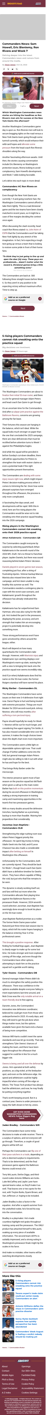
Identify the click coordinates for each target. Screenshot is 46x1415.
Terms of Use (8, 1384)
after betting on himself (20, 851)
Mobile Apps (8, 1375)
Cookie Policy (28, 1384)
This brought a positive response (17, 942)
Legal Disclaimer (9, 1388)
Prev (9, 106)
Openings (26, 1366)
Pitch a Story (8, 1379)
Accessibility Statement (33, 1388)
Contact (5, 1371)
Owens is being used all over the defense (21, 1063)
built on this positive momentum (28, 788)
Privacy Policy (28, 1379)
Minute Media (14, 1399)
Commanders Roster (17, 1347)
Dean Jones (10, 65)
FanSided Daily (29, 1375)
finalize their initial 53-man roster (17, 395)
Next (36, 106)
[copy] (16, 69)
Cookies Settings (29, 1392)
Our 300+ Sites (28, 1371)
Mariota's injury (32, 655)
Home (4, 316)
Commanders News (16, 316)
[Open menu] (3, 3)
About (5, 1366)
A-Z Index (6, 1392)
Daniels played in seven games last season (22, 567)
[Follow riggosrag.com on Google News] (40, 298)
